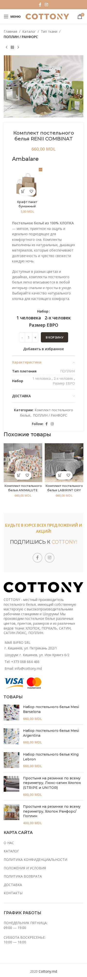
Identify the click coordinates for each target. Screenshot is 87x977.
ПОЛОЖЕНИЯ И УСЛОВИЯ (25, 868)
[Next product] (18, 47)
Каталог (29, 31)
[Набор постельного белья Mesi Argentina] (11, 736)
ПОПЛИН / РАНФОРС (21, 36)
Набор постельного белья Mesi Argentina (51, 733)
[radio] (28, 317)
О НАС (9, 842)
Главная (10, 31)
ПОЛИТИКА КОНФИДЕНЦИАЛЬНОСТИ (35, 859)
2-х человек (63, 378)
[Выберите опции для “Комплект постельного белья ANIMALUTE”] (18, 475)
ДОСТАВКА (13, 884)
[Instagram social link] (46, 4)
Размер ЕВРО (64, 383)
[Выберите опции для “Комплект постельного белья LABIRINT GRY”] (60, 475)
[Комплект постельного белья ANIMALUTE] (23, 462)
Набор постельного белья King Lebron (51, 756)
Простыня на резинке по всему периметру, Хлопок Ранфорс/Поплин (51, 811)
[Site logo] (47, 16)
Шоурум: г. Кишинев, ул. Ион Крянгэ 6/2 (37, 655)
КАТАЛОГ (11, 851)
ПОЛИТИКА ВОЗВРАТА (23, 876)
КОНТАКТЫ (13, 893)
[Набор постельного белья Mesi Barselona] (11, 713)
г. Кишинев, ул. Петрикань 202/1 (31, 648)
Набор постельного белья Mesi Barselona (51, 709)
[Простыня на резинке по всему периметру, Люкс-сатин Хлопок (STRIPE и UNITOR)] (11, 786)
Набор (42, 311)
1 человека (41, 378)
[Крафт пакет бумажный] (27, 183)
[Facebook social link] (40, 4)
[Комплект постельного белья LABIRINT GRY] (64, 462)
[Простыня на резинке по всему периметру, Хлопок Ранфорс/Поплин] (11, 814)
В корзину (54, 337)
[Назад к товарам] (12, 47)
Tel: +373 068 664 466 (22, 661)
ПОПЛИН (67, 371)
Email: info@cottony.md (23, 668)
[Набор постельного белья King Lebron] (11, 760)
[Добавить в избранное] (31, 191)
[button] (23, 191)
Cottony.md (48, 971)
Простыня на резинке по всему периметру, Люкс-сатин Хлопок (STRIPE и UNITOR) (52, 783)
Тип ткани (49, 31)
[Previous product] (6, 47)
